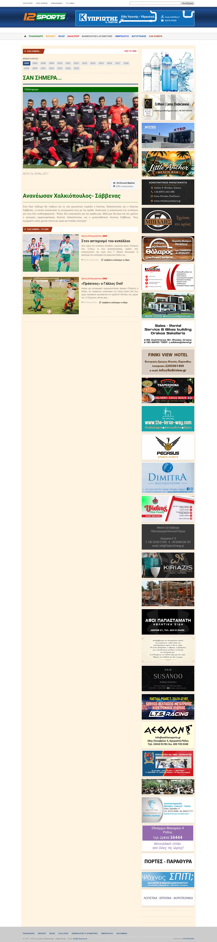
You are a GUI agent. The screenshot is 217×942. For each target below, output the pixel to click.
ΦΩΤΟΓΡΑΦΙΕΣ (139, 36)
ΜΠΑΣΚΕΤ (51, 36)
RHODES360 (188, 939)
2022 (51, 68)
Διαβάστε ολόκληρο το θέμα (115, 260)
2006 (35, 63)
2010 (59, 63)
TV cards (70, 3)
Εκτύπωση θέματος (124, 183)
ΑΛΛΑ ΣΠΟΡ (73, 36)
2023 (59, 68)
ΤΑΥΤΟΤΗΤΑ (28, 3)
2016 (109, 63)
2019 (26, 68)
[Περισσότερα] (51, 237)
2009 (51, 63)
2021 (43, 68)
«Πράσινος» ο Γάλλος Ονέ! (102, 283)
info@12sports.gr (80, 939)
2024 (68, 68)
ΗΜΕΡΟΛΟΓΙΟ (122, 36)
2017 (117, 63)
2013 (84, 63)
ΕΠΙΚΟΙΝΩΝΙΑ (56, 3)
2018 (126, 63)
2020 (35, 68)
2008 (43, 63)
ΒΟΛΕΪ (61, 36)
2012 (76, 63)
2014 (93, 63)
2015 (101, 63)
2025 (76, 68)
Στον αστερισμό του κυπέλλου (105, 241)
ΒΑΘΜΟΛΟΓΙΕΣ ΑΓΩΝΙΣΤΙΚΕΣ (85, 933)
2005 (26, 63)
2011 (68, 63)
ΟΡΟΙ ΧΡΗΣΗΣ (42, 3)
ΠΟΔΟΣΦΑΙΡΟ (36, 36)
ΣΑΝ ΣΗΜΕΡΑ (155, 36)
